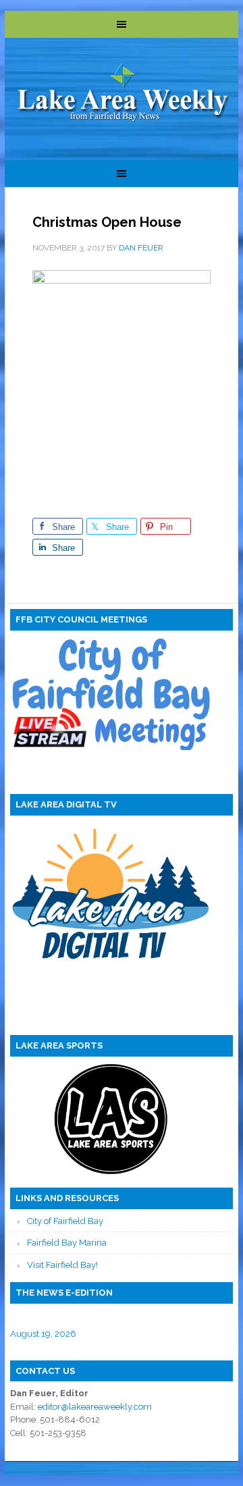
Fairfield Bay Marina (67, 1243)
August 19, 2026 (43, 1334)
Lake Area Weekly (123, 93)
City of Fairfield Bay (65, 1221)
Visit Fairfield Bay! (62, 1265)
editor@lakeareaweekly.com (95, 1407)
